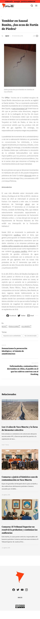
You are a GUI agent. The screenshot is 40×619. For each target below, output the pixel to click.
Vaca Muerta (26, 326)
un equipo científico (19, 251)
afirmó (27, 204)
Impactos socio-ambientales (12, 336)
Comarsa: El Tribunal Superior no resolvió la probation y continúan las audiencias (19, 529)
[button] (36, 5)
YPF (3, 147)
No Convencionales (30, 336)
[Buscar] (32, 5)
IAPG (9, 147)
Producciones (14, 326)
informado (28, 175)
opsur (7, 36)
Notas (4, 326)
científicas (17, 235)
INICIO (20, 597)
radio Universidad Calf (19, 108)
